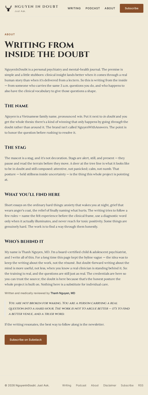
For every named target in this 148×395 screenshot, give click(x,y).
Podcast (93, 8)
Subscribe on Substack (26, 339)
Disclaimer (109, 385)
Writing (74, 8)
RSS (140, 385)
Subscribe (131, 8)
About (110, 8)
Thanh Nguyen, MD (62, 293)
